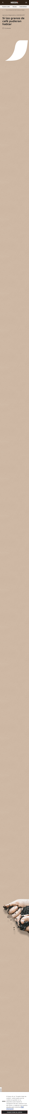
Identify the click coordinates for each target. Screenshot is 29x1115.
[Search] (2, 2)
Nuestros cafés (6, 6)
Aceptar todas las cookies (14, 1112)
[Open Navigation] (26, 2)
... (2, 9)
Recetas (15, 6)
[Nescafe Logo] (14, 2)
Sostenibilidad (23, 6)
